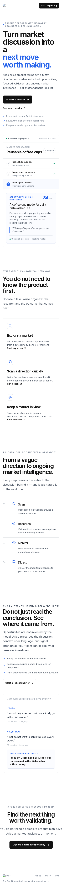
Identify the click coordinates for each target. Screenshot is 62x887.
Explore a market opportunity (29, 844)
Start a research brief (17, 682)
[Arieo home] (9, 5)
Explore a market (15, 99)
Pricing (37, 876)
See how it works (12, 108)
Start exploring (49, 5)
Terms (56, 876)
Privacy (47, 876)
